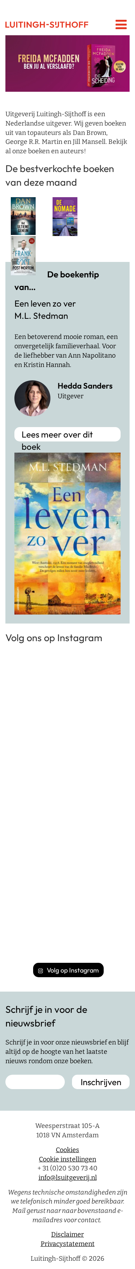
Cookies (67, 1150)
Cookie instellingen (67, 1159)
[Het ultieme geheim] (23, 215)
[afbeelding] (67, 63)
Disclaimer (67, 1234)
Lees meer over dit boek (57, 435)
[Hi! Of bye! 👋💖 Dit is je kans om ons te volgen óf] (67, 691)
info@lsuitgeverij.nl (68, 1178)
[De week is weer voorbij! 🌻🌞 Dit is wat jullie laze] (67, 911)
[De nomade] (65, 216)
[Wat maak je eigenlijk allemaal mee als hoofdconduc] (67, 838)
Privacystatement (68, 1244)
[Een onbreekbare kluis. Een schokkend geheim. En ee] (67, 764)
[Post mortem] (23, 255)
